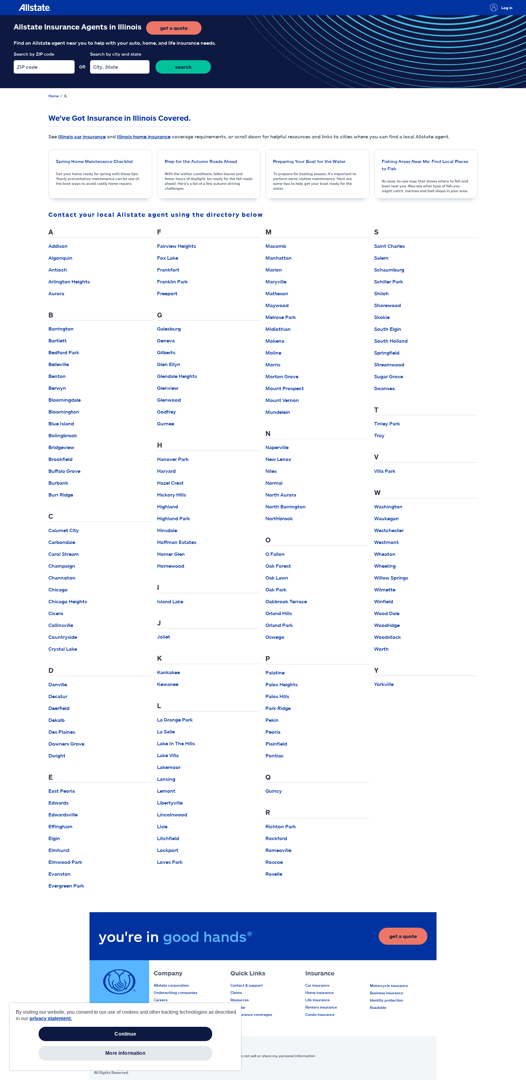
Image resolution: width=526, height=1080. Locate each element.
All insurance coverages (251, 1014)
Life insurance (317, 1000)
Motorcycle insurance (389, 985)
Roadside (378, 1007)
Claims (236, 992)
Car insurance (317, 985)
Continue (125, 1034)
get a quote (181, 29)
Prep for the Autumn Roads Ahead (201, 161)
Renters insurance (321, 1007)
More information (125, 1053)
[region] (125, 1036)
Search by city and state (115, 54)
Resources (239, 1000)
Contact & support (246, 985)
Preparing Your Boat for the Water (309, 161)
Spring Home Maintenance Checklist (94, 161)
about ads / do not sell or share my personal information (266, 1056)
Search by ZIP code (34, 54)
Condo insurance (320, 1014)
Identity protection (386, 1000)
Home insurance (319, 992)
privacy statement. (51, 1018)
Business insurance (386, 993)
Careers (160, 1000)
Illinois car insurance (82, 136)
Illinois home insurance (143, 136)
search (183, 67)
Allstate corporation (171, 985)
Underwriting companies (175, 992)
